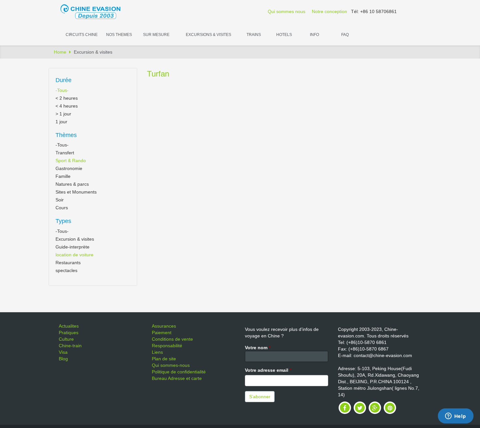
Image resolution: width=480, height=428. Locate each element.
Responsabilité (167, 345)
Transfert (65, 152)
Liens (157, 352)
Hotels (284, 34)
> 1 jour (63, 113)
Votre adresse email (268, 370)
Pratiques (68, 332)
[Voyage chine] (94, 11)
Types (63, 221)
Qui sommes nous (286, 11)
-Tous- (62, 90)
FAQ (345, 34)
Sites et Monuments (76, 192)
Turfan (158, 73)
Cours (62, 207)
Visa (63, 352)
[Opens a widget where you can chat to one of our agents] (455, 416)
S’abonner (259, 396)
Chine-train (70, 345)
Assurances (164, 326)
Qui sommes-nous (171, 365)
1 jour (61, 121)
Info (314, 34)
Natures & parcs (72, 184)
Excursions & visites (208, 34)
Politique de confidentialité (179, 371)
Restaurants (68, 262)
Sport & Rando (71, 160)
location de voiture (74, 254)
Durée (64, 80)
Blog (63, 358)
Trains (254, 34)
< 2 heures (67, 98)
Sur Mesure (156, 34)
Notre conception (329, 11)
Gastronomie (69, 168)
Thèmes (66, 135)
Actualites (69, 326)
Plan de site (164, 358)
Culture (66, 339)
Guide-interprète (72, 246)
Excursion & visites (75, 239)
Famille (63, 176)
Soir (60, 199)
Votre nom (257, 347)
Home (60, 52)
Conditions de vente (172, 339)
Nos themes (119, 34)
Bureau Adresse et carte (177, 378)
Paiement (161, 332)
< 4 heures (67, 106)
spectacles (66, 270)
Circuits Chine (82, 34)
